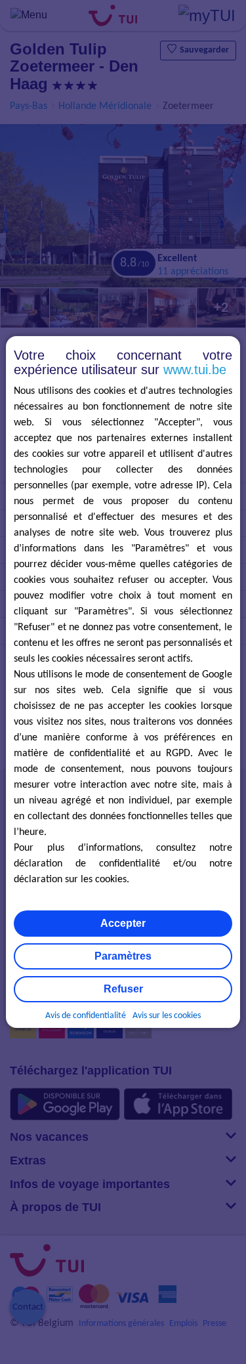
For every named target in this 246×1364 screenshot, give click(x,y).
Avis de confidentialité (85, 1016)
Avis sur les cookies (167, 1016)
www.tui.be (194, 369)
